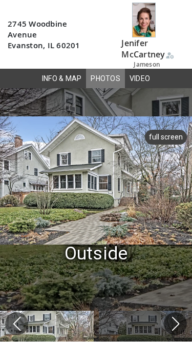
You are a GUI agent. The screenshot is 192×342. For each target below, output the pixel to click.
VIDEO (140, 78)
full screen (166, 137)
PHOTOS (105, 78)
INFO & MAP (62, 78)
